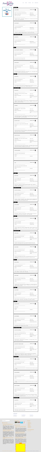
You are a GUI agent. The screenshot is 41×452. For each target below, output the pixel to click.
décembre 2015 (29, 426)
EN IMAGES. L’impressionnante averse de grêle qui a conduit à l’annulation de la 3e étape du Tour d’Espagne (8, 438)
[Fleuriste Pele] (16, 422)
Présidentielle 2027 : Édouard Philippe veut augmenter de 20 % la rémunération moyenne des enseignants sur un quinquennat (8, 430)
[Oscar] (24, 422)
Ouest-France (5, 422)
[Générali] (21, 422)
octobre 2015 (29, 427)
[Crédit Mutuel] (18, 422)
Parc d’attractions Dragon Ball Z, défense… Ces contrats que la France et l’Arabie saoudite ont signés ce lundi (8, 425)
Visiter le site (31, 65)
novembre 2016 (29, 422)
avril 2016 (29, 424)
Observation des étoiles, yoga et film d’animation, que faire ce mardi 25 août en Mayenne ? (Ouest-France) (20, 427)
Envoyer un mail (32, 14)
